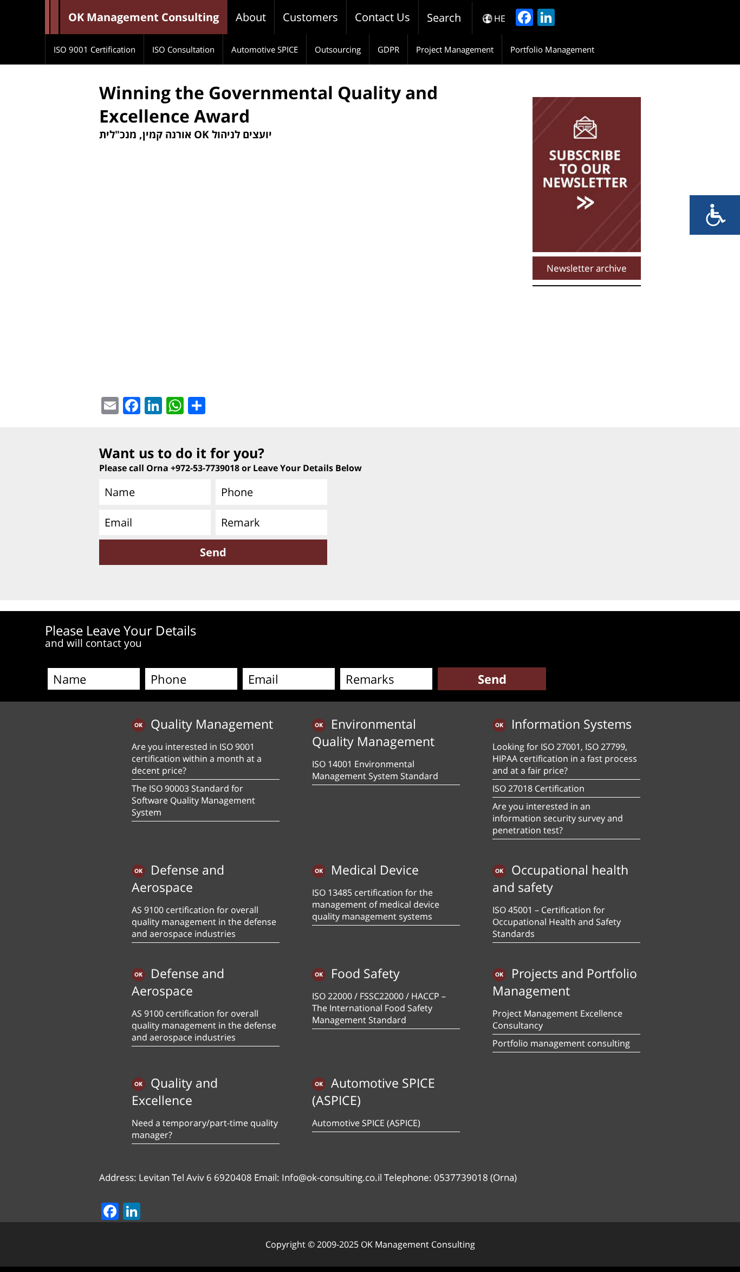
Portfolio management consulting (561, 1043)
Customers (310, 17)
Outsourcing (338, 49)
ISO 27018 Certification (538, 788)
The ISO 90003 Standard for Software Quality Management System (193, 800)
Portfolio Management (552, 49)
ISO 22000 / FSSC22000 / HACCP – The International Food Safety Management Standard (379, 1008)
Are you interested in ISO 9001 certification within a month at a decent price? (197, 758)
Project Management (455, 49)
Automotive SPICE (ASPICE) (366, 1123)
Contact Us (382, 17)
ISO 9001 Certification (94, 49)
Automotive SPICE (264, 49)
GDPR (388, 49)
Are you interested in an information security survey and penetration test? (557, 818)
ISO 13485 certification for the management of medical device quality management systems (375, 904)
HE (499, 18)
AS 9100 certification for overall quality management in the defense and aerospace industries (204, 922)
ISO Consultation (183, 49)
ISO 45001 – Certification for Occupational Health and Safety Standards (556, 922)
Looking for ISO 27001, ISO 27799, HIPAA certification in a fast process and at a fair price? (564, 758)
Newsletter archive (587, 268)
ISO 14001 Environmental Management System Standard (375, 770)
